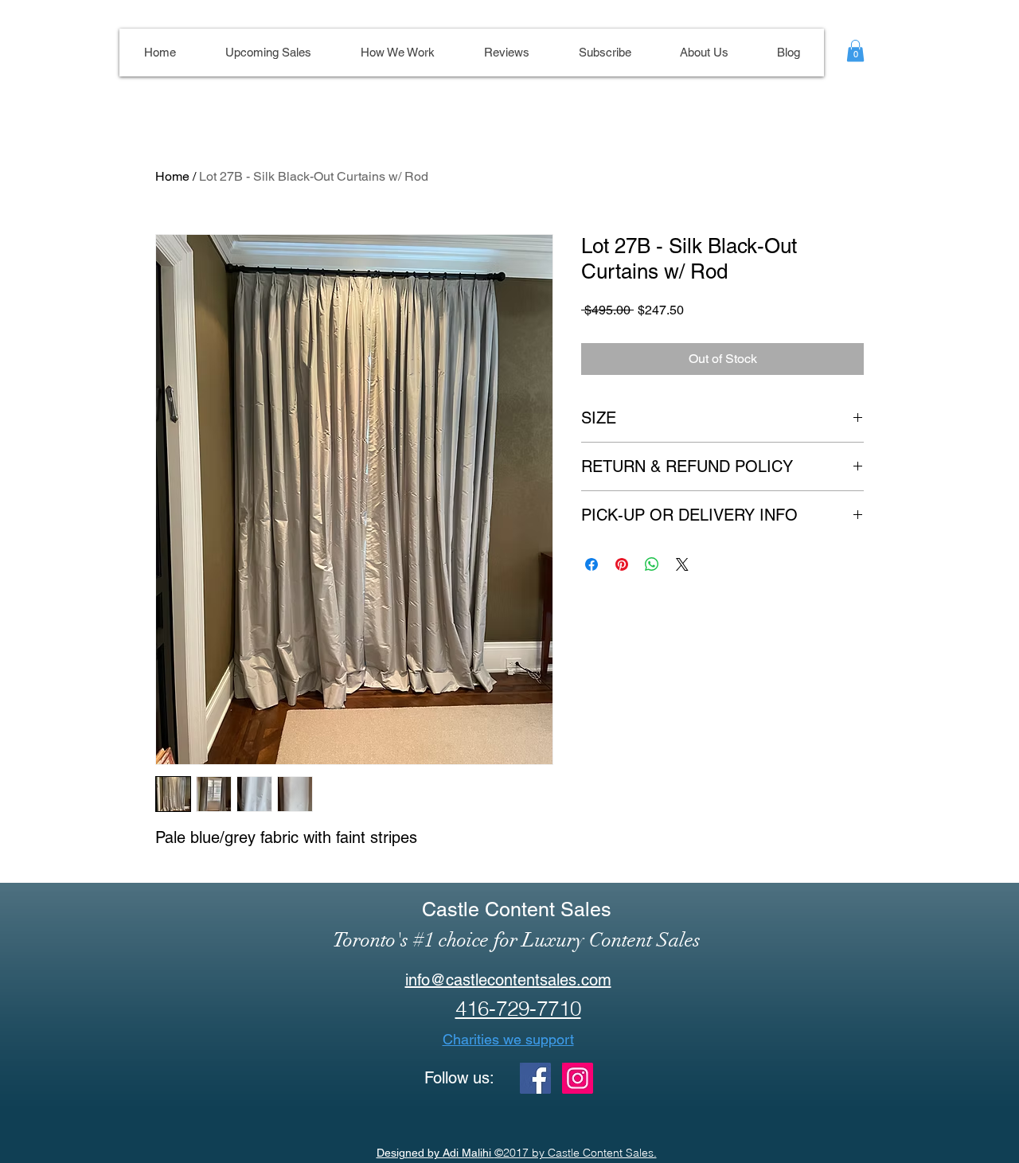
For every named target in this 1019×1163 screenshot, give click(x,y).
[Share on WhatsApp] (652, 564)
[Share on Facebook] (591, 564)
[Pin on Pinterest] (621, 564)
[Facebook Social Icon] (535, 1078)
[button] (855, 50)
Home (172, 176)
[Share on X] (682, 564)
